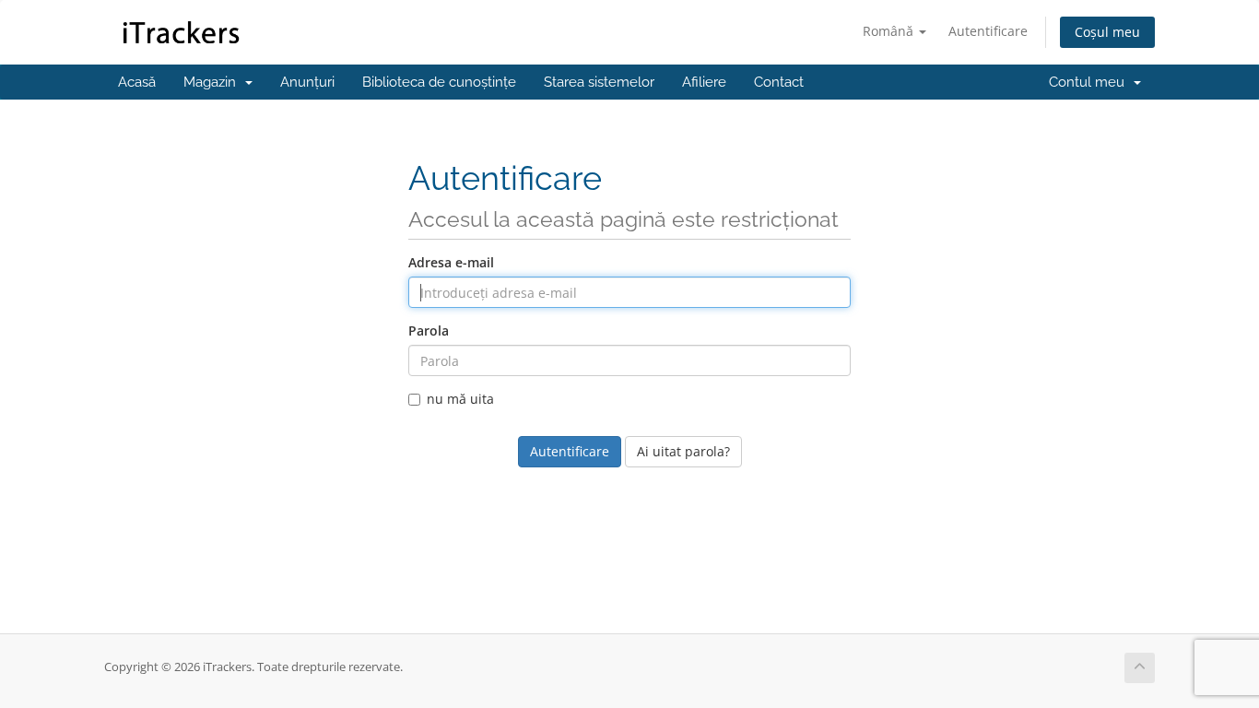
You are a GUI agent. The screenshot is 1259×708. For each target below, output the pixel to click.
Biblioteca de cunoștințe (439, 82)
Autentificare (988, 31)
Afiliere (704, 82)
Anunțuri (307, 82)
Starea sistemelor (599, 82)
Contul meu (1090, 82)
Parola (428, 330)
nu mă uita (460, 398)
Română (890, 31)
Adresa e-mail (451, 262)
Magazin (213, 82)
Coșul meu (1107, 32)
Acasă (137, 82)
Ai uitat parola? (683, 451)
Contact (779, 82)
